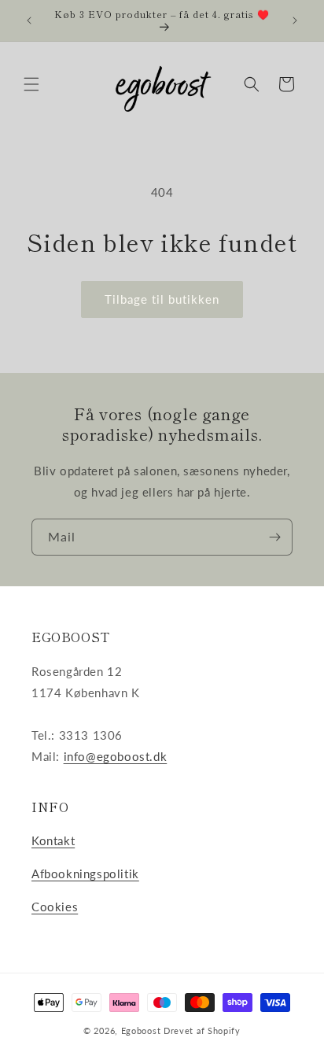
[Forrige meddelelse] (29, 20)
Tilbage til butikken (162, 299)
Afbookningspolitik (85, 873)
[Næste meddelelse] (295, 20)
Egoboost (141, 1030)
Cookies (54, 906)
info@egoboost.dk (116, 756)
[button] (31, 84)
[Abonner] (274, 537)
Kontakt (53, 840)
